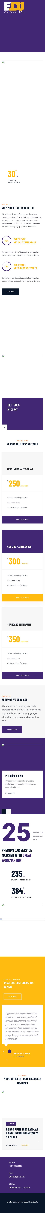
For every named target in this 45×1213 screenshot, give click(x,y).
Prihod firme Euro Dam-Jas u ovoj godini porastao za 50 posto (22, 1133)
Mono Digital (33, 1202)
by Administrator (11, 1145)
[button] (10, 291)
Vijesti (11, 1124)
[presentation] (4, 811)
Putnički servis (14, 776)
